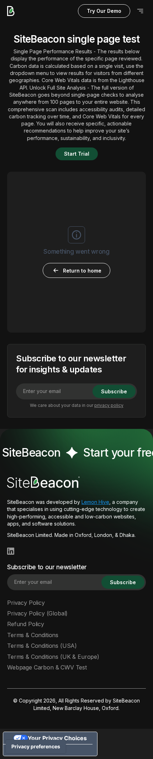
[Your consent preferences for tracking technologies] (36, 746)
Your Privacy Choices (57, 738)
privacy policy (108, 405)
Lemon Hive (95, 502)
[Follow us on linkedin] (10, 551)
